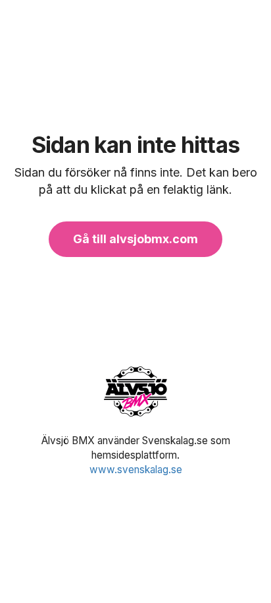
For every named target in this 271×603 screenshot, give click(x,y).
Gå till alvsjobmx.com (135, 239)
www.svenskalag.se (135, 469)
